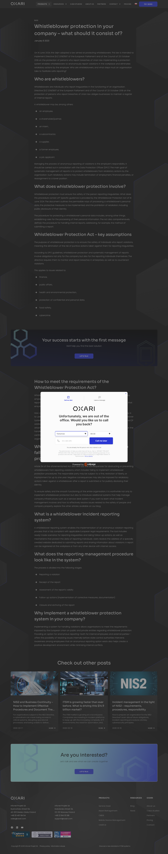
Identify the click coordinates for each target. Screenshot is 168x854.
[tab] (68, 399)
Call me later (101, 441)
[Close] (126, 393)
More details (89, 456)
